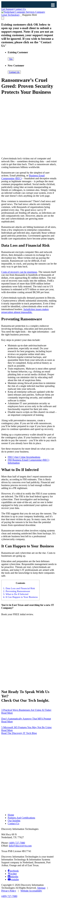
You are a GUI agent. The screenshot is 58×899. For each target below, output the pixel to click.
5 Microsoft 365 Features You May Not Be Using (26, 727)
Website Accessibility (31, 890)
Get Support (7, 9)
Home (11, 814)
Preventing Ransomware (16, 591)
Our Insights (14, 820)
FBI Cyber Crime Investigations (24, 457)
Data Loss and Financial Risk (19, 588)
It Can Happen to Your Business (20, 597)
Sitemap (41, 887)
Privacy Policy (8, 890)
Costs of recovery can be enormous (19, 272)
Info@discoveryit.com (20, 845)
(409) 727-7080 (17, 842)
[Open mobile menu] (53, 4)
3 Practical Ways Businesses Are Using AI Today (26, 710)
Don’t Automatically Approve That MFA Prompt (26, 718)
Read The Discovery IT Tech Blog (19, 733)
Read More (7, 713)
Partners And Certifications (21, 817)
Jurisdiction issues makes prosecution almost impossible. (25, 311)
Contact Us (20, 9)
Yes (11, 59)
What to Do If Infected (15, 594)
